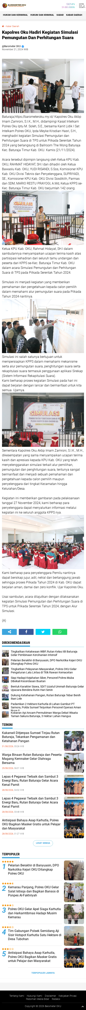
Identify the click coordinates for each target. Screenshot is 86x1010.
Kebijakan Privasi (68, 996)
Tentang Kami (16, 996)
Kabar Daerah (12, 26)
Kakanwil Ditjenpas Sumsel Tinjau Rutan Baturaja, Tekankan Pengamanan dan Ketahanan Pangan (31, 737)
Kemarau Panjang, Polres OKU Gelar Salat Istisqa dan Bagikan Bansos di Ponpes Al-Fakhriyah (33, 891)
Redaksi (56, 999)
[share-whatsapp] (59, 632)
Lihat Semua (43, 843)
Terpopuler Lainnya (43, 973)
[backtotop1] (83, 1006)
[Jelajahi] (81, 5)
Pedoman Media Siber (37, 999)
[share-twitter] (43, 632)
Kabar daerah (74, 15)
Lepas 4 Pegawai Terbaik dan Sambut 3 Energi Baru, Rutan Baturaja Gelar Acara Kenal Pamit (30, 781)
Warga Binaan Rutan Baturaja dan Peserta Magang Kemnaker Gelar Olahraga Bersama (32, 759)
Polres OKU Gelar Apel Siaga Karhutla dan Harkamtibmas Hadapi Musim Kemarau (34, 913)
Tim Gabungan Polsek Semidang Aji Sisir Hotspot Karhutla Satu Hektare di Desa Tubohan (34, 935)
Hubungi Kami (34, 996)
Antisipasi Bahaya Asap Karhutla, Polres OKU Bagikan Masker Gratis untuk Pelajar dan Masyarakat (31, 824)
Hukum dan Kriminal (42, 15)
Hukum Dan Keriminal (15, 15)
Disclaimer (50, 996)
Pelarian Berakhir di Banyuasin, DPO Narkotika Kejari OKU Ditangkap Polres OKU (33, 869)
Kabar (60, 15)
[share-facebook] (26, 632)
